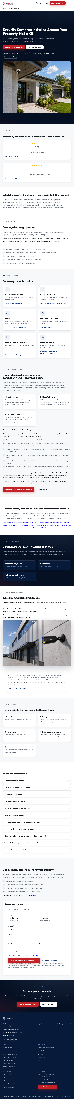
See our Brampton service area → (43, 525)
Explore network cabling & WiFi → (16, 578)
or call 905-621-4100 (49, 960)
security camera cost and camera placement (17, 484)
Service (11, 926)
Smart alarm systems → (48, 351)
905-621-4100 (43, 3)
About (59, 1096)
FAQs (4, 1078)
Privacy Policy (34, 955)
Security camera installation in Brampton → (18, 522)
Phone (10, 943)
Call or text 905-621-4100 (27, 895)
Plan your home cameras (13, 303)
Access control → (46, 353)
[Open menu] (69, 3)
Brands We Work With (9, 1084)
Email (39, 943)
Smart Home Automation (10, 1051)
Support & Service (8, 1087)
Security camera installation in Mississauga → (49, 522)
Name (10, 934)
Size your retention (47, 327)
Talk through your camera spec (16, 327)
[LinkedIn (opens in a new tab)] (12, 1039)
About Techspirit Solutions (46, 1048)
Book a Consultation (57, 3)
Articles (5, 1081)
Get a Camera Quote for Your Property (18, 489)
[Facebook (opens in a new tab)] (4, 1039)
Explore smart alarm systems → (16, 566)
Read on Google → (11, 156)
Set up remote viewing (13, 355)
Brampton (41, 1054)
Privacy (64, 1096)
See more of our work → (17, 688)
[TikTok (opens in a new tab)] (19, 1039)
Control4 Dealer (7, 1048)
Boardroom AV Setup (9, 1057)
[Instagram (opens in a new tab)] (8, 1039)
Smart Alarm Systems (9, 1063)
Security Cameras (8, 1060)
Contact (40, 1060)
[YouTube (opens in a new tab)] (15, 1039)
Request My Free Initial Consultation (24, 960)
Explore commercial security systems (53, 303)
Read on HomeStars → (13, 179)
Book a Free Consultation (14, 47)
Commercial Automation (10, 1054)
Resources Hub (7, 1074)
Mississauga (42, 1057)
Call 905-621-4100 (35, 47)
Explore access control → (49, 566)
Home (4, 8)
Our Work (41, 1051)
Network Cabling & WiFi (10, 1067)
